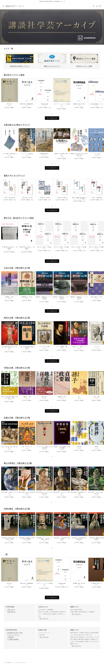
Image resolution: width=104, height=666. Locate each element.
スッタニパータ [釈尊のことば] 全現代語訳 (45, 447)
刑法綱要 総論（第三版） (79, 104)
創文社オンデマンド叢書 (84, 66)
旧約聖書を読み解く (44, 153)
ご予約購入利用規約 (13, 639)
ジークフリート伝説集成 (27, 153)
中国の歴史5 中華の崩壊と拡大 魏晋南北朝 (80, 538)
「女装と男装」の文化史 (27, 197)
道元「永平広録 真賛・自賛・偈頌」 (9, 447)
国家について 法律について (79, 347)
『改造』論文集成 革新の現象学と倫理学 (27, 347)
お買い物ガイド (11, 612)
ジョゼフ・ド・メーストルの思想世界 (62, 104)
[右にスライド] (55, 114)
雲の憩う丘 (9, 104)
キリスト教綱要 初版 (62, 346)
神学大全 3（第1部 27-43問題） (79, 247)
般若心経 (79, 446)
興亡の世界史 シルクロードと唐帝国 (62, 493)
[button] (3, 6)
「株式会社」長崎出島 (62, 197)
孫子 (79, 396)
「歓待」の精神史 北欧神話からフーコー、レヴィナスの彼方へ (79, 198)
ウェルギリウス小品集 (44, 346)
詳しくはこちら (44, 618)
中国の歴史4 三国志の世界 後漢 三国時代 (62, 538)
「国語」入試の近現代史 (9, 197)
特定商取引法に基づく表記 (14, 633)
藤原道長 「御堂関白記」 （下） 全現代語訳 (44, 297)
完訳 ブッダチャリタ (27, 446)
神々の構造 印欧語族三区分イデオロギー (10, 347)
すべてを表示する (52, 118)
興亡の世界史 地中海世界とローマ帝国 (79, 493)
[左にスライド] (48, 114)
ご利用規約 (10, 637)
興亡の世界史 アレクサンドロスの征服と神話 (44, 493)
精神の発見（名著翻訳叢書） (27, 104)
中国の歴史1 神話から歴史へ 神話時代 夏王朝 (10, 538)
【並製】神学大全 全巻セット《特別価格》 (27, 247)
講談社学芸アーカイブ (12, 662)
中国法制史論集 (44, 104)
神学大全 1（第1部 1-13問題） (44, 247)
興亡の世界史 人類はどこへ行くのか (9, 493)
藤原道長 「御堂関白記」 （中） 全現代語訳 (61, 297)
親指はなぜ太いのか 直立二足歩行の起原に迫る (79, 154)
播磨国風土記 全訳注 (27, 297)
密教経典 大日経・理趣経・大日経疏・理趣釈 (62, 447)
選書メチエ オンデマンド (52, 66)
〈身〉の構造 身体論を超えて (9, 153)
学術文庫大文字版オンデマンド (20, 66)
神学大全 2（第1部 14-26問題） (62, 247)
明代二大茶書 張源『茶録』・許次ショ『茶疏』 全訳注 (10, 397)
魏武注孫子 (44, 396)
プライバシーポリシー (13, 635)
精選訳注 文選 (27, 396)
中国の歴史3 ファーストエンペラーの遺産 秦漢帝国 (44, 538)
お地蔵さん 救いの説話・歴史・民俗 (62, 154)
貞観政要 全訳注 (62, 396)
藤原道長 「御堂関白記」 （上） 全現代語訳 (79, 297)
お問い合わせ (11, 609)
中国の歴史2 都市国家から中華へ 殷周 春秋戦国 (27, 538)
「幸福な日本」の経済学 (44, 197)
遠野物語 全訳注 (9, 297)
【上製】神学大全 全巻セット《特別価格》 (10, 247)
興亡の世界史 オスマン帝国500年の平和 (27, 493)
